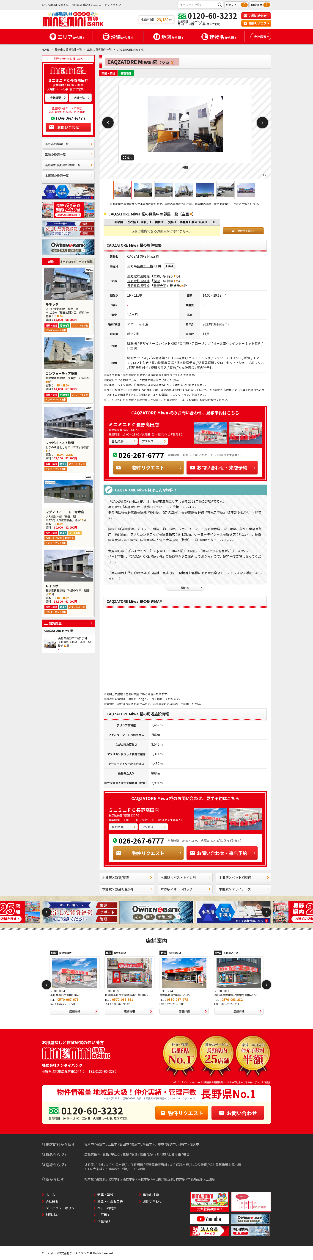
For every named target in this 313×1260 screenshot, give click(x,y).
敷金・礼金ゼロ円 (110, 1201)
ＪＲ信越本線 (179, 1164)
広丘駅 (169, 1179)
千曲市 (147, 1144)
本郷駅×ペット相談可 (235, 877)
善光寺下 (160, 285)
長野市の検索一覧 (57, 144)
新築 (51, 261)
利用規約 (52, 1214)
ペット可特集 (107, 1208)
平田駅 (157, 1179)
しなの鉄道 (199, 1164)
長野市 (141, 266)
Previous (108, 122)
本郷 (157, 276)
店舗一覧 (79, 97)
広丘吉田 (90, 1154)
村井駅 (180, 1179)
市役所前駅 (195, 1179)
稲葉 (134, 1154)
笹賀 (186, 1154)
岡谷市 (182, 1144)
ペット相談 (86, 261)
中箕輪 (104, 1154)
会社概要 (55, 97)
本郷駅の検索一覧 (57, 175)
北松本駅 (114, 1179)
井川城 (161, 1154)
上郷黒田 (174, 1154)
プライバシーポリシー (62, 1208)
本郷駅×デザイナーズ (235, 889)
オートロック (68, 261)
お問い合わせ (258, 16)
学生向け (103, 1221)
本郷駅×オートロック (177, 889)
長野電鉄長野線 (138, 276)
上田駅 (210, 1179)
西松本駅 (129, 1179)
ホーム (50, 1194)
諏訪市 (171, 1144)
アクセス (148, 441)
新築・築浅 (105, 1194)
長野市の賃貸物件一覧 (68, 49)
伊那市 (159, 1144)
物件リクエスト (259, 23)
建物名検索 (151, 1194)
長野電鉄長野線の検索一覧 (63, 165)
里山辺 (116, 1154)
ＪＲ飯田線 (135, 1164)
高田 (143, 1154)
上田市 (112, 1144)
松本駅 (89, 1179)
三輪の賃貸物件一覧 (99, 49)
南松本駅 (143, 1179)
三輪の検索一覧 (55, 154)
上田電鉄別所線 (115, 1168)
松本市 (89, 1144)
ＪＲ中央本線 (115, 1164)
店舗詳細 (74, 1011)
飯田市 (124, 1144)
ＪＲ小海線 (137, 1168)
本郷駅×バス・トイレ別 (178, 877)
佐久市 (194, 1144)
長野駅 (101, 1179)
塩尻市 (136, 1144)
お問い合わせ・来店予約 (222, 467)
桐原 (157, 280)
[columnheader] (133, 222)
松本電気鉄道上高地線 (225, 1164)
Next (262, 122)
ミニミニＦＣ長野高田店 (134, 424)
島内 (151, 1154)
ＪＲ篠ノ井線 (94, 1164)
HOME (45, 49)
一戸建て (103, 1214)
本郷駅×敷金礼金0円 (117, 889)
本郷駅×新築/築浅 (115, 877)
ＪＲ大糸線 (94, 1168)
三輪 (149, 266)
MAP (171, 266)
